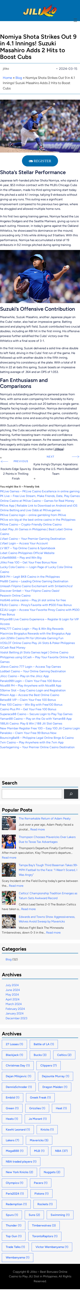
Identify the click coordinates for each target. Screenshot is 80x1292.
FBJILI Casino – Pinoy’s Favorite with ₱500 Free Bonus (36, 605)
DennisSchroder (19, 1087)
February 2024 (15, 1009)
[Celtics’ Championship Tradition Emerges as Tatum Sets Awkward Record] (9, 898)
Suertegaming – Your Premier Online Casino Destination (37, 747)
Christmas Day (18, 1065)
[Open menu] (75, 20)
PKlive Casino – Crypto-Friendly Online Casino (31, 524)
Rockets (45, 1204)
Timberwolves (44, 1225)
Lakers (12, 1140)
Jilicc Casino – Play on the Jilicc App (24, 676)
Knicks (47, 1129)
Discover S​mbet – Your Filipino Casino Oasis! (30, 590)
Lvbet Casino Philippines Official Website (27, 553)
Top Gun (14, 1236)
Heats (12, 1119)
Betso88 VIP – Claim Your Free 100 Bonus (28, 700)
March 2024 (14, 1004)
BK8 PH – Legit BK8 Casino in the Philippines (30, 576)
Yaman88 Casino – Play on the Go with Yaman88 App (36, 718)
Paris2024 (15, 1193)
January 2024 (15, 1013)
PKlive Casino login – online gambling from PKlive (33, 515)
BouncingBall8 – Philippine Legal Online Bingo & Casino (37, 738)
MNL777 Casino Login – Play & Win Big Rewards (31, 628)
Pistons (41, 1193)
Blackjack (14, 1055)
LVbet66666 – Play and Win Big (20, 557)
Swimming (60, 1215)
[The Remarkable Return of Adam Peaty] (9, 824)
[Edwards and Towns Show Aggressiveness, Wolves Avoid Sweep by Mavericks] (9, 922)
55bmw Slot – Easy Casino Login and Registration (33, 690)
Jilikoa (59, 449)
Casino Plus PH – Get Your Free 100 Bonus (28, 709)
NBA (61, 1151)
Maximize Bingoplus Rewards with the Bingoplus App (35, 633)
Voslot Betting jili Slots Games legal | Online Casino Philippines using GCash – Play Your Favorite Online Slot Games (37, 657)
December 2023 (16, 1018)
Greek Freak (40, 1097)
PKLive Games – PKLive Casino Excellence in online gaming (39, 491)
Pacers (40, 1183)
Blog (18, 78)
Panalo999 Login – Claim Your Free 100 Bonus (30, 681)
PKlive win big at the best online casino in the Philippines (37, 519)
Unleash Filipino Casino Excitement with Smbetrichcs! (36, 586)
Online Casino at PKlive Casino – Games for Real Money (37, 501)
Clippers (48, 1065)
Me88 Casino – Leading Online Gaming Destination (34, 581)
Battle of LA (44, 1044)
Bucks (40, 1055)
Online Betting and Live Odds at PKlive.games (30, 510)
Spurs (12, 1215)
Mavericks (39, 1140)
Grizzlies (37, 1108)
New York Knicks (19, 1172)
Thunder (13, 1225)
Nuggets (52, 1172)
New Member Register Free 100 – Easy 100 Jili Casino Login (40, 728)
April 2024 (13, 999)
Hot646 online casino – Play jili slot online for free (33, 600)
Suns (34, 1215)
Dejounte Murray (55, 1076)
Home (7, 78)
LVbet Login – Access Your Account (24, 543)
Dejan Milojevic (18, 1076)
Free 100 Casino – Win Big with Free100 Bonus (31, 704)
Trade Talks (15, 1247)
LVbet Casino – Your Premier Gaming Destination (32, 538)
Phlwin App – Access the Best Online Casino (29, 695)
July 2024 (12, 985)
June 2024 (13, 990)
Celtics (64, 1055)
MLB (39, 1151)
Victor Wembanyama (52, 1247)
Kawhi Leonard (18, 1129)
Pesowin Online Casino (15, 595)
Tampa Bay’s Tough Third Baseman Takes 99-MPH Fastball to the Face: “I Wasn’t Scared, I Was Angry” (48, 869)
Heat (61, 1108)
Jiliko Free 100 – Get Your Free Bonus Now (28, 562)
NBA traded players (21, 1161)
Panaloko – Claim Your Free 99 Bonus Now (28, 733)
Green (12, 1108)
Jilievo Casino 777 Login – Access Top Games (30, 666)
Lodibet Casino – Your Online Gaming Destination (33, 671)
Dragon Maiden (54, 1087)
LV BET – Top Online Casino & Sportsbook (27, 548)
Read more (37, 829)
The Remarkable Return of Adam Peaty (45, 818)
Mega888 (14, 1151)
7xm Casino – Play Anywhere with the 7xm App (31, 742)
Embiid (12, 1097)
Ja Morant (38, 1119)
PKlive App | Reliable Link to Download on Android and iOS (38, 505)
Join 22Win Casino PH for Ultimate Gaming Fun (31, 638)
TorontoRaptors (44, 1236)
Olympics (14, 1183)
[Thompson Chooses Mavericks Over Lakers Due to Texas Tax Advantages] (9, 842)
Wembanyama (17, 1257)
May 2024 (12, 994)
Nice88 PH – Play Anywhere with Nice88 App (30, 685)
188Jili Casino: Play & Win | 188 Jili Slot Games (31, 723)
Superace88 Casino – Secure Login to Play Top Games (36, 714)
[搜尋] (71, 794)
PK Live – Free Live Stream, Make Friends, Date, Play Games (40, 496)
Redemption (16, 1204)
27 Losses (14, 1044)
